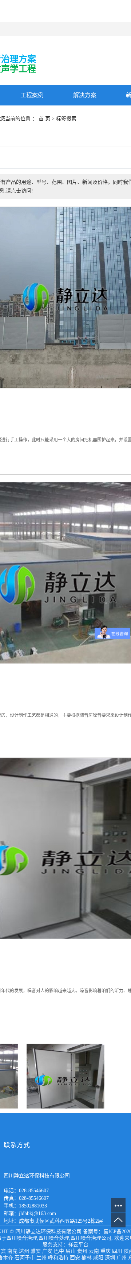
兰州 (41, 1257)
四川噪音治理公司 (91, 1238)
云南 (94, 1251)
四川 (117, 1251)
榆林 (87, 1257)
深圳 (110, 1257)
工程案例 (32, 95)
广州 (121, 1257)
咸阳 (98, 1257)
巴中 (59, 1251)
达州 (24, 1251)
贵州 (82, 1251)
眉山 (71, 1251)
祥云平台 (78, 1244)
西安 (75, 1257)
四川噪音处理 (54, 1238)
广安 (47, 1251)
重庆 (105, 1251)
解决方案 (84, 95)
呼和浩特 (58, 1257)
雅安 (36, 1251)
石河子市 (25, 1257)
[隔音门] (66, 1075)
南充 (12, 1251)
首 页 (44, 118)
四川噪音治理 (22, 1238)
